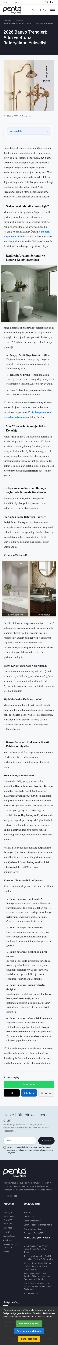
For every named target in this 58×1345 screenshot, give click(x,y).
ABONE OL (47, 1141)
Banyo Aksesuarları (32, 1221)
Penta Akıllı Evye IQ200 (33, 1233)
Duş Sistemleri (30, 1216)
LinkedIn (30, 1093)
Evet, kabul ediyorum (29, 1323)
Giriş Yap (6, 2)
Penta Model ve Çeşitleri (8, 1218)
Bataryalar (28, 1212)
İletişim (6, 1251)
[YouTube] (15, 1196)
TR (47, 2)
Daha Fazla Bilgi (29, 1339)
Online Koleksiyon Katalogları (10, 1246)
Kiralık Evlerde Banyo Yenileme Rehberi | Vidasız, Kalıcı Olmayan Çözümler (38, 1286)
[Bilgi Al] (44, 10)
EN (51, 2)
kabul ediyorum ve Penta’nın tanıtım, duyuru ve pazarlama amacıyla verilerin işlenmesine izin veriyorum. (30, 1150)
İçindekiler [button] (17, 130)
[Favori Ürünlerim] (34, 9)
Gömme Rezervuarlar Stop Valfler (38, 1225)
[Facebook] (4, 1196)
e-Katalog (7, 1240)
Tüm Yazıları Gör (31, 1293)
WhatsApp (30, 1084)
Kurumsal (7, 1228)
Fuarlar (6, 1232)
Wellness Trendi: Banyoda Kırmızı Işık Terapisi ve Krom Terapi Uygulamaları (38, 1266)
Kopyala (47, 1093)
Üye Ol (16, 2)
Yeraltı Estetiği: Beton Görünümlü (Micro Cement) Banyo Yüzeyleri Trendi (37, 1249)
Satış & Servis (9, 1236)
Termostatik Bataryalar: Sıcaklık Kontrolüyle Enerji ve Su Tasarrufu (38, 1257)
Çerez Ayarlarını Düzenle (29, 1331)
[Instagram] (8, 1196)
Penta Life (19, 20)
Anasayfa (7, 20)
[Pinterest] (11, 1196)
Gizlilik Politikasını (14, 1147)
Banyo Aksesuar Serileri (34, 1229)
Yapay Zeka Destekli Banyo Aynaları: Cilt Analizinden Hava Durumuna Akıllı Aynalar (37, 1276)
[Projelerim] (39, 9)
